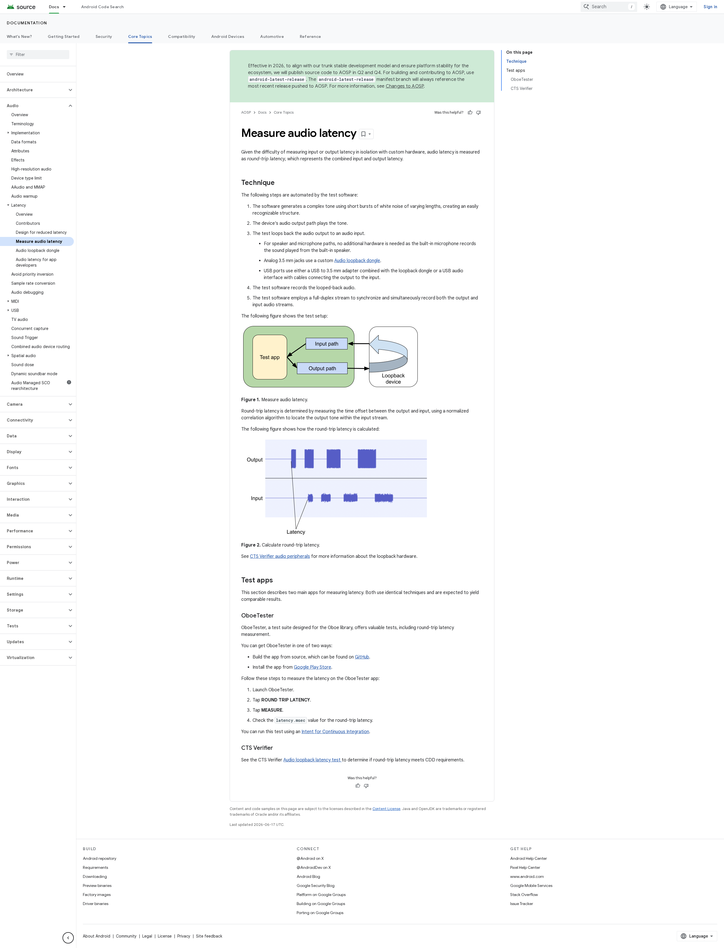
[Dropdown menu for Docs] (66, 7)
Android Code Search (102, 6)
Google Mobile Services (531, 885)
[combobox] (609, 7)
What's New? (19, 36)
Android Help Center (528, 858)
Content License (386, 808)
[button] (33, 89)
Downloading (95, 876)
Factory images (97, 894)
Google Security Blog (316, 885)
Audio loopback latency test (312, 760)
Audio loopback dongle (357, 261)
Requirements (95, 867)
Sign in (710, 6)
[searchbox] (38, 54)
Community (126, 936)
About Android (96, 936)
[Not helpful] (478, 112)
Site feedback (209, 936)
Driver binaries (95, 903)
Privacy (183, 936)
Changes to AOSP (405, 86)
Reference (310, 36)
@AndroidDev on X (314, 867)
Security (104, 36)
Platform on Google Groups (321, 894)
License (165, 936)
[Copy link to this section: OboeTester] (279, 616)
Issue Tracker (521, 903)
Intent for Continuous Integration (335, 732)
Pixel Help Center (525, 867)
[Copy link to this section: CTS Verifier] (278, 748)
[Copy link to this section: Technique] (280, 183)
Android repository (99, 858)
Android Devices (228, 36)
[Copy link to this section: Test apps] (278, 580)
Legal (147, 936)
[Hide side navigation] (68, 937)
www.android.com (527, 876)
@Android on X (310, 858)
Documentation (27, 22)
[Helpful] (470, 112)
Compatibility (181, 36)
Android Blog (308, 876)
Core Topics (140, 36)
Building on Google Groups (321, 903)
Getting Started (64, 36)
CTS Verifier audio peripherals (280, 556)
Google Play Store (312, 667)
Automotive (272, 36)
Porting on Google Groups (320, 912)
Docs (54, 6)
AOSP (246, 112)
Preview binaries (97, 885)
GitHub (362, 657)
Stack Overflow (524, 894)
